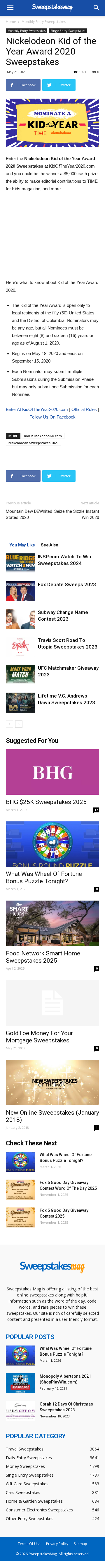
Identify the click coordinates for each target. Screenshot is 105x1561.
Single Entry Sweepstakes (67, 31)
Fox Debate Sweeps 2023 (67, 584)
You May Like (22, 545)
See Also (49, 545)
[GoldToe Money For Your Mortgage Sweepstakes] (52, 1003)
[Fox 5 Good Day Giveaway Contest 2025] (20, 1217)
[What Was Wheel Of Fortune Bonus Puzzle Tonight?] (52, 844)
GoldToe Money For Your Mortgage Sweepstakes (39, 1037)
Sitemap (80, 1543)
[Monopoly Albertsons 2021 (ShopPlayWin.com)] (20, 1383)
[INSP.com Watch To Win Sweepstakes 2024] (20, 563)
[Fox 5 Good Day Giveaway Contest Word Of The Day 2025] (20, 1190)
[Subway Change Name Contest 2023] (20, 619)
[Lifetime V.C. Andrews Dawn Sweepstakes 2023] (20, 703)
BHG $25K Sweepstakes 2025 (46, 801)
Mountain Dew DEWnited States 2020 (29, 514)
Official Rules (84, 409)
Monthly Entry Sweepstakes (44, 21)
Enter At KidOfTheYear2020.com (37, 409)
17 (96, 810)
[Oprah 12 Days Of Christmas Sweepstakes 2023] (20, 1411)
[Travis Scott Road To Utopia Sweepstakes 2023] (20, 647)
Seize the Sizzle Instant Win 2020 (76, 514)
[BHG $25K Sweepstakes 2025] (52, 772)
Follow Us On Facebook (52, 416)
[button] (97, 8)
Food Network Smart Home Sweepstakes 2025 (43, 957)
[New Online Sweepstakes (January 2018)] (52, 1082)
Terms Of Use (29, 1543)
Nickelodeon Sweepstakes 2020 (33, 443)
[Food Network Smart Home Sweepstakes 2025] (52, 923)
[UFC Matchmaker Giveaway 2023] (20, 675)
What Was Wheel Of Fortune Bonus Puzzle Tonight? (44, 877)
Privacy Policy (57, 1543)
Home (11, 21)
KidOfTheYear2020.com (43, 436)
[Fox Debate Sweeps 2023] (20, 591)
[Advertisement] (52, 236)
